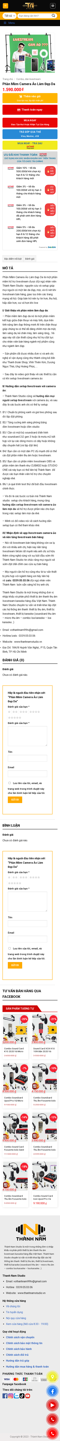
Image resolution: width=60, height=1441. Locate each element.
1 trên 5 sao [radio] (8, 712)
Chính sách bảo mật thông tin (24, 1343)
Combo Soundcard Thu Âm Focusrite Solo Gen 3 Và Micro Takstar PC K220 (15, 1200)
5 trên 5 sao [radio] (14, 718)
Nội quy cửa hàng (16, 1318)
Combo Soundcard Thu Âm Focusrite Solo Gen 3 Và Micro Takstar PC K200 (44, 1151)
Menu (11, 22)
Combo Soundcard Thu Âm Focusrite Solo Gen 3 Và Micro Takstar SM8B (44, 1102)
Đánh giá (29, 258)
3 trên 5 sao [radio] (23, 712)
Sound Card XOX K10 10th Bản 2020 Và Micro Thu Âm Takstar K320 (44, 1053)
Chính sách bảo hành (19, 1349)
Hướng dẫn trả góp (17, 1360)
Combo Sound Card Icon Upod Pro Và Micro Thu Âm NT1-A (43, 1199)
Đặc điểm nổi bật (13, 258)
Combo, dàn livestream (28, 79)
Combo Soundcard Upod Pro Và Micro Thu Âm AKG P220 (13, 1100)
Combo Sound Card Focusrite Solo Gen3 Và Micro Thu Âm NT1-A (15, 1151)
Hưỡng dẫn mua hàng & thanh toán (27, 1366)
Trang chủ (7, 79)
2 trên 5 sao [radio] (14, 712)
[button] (5, 6)
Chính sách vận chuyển (20, 1337)
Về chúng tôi (13, 1306)
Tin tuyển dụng (14, 1312)
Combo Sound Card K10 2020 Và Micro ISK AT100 (14, 1051)
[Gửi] (53, 15)
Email (11, 767)
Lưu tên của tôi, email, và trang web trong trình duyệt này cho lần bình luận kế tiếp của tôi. (26, 788)
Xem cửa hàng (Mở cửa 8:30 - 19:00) (27, 1324)
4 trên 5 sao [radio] (34, 712)
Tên (10, 752)
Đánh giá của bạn (19, 706)
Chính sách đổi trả (17, 1354)
